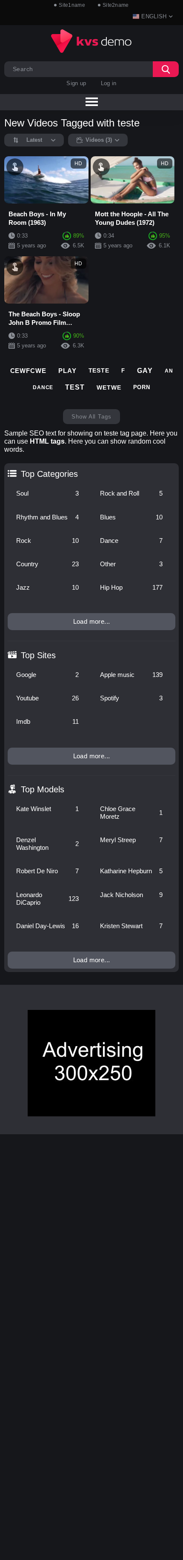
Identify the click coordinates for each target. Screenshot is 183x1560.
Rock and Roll (131, 493)
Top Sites (38, 655)
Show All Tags (91, 416)
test (75, 387)
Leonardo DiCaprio (47, 898)
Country (47, 564)
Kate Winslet (47, 808)
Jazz (47, 587)
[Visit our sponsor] (91, 1063)
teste (99, 370)
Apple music (131, 674)
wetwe (109, 387)
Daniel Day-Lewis (47, 925)
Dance (131, 540)
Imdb (47, 721)
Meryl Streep (131, 839)
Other (131, 564)
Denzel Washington (47, 843)
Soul (47, 493)
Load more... (91, 621)
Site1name (72, 5)
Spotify (131, 698)
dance (43, 387)
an (169, 371)
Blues (131, 517)
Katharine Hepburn (131, 871)
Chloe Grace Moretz (131, 812)
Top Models (42, 789)
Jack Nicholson (131, 894)
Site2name (116, 5)
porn (142, 387)
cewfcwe (28, 370)
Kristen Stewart (131, 925)
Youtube (47, 698)
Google (47, 674)
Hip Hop (131, 587)
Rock (47, 540)
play (67, 370)
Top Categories (49, 474)
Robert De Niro (47, 871)
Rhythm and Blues (47, 517)
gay (145, 370)
